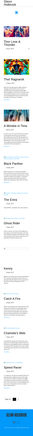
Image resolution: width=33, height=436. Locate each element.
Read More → (7, 99)
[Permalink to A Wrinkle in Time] (16, 121)
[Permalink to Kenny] (16, 249)
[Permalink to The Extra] (16, 194)
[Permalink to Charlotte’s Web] (12, 328)
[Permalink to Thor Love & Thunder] (16, 36)
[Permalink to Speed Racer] (13, 362)
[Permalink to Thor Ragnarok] (16, 74)
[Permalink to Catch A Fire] (11, 294)
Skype (18, 422)
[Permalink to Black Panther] (16, 158)
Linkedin (14, 422)
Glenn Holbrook (10, 3)
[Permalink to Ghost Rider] (14, 218)
